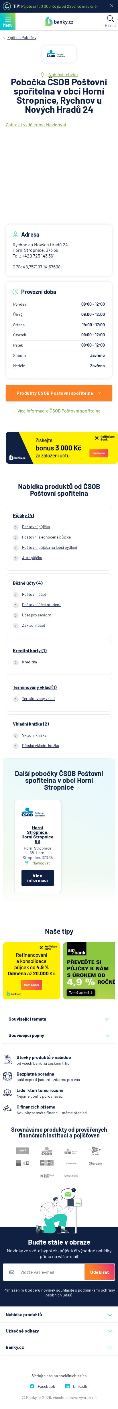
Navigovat (56, 124)
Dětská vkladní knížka (40, 745)
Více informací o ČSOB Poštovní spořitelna (59, 410)
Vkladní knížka (34, 735)
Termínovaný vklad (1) (35, 687)
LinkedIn (80, 1386)
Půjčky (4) (23, 515)
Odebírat (99, 1272)
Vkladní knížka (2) (31, 724)
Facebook (46, 1386)
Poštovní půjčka (36, 526)
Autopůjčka (32, 557)
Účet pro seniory (36, 614)
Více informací (37, 878)
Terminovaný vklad (38, 698)
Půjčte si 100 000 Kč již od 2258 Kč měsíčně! (59, 6)
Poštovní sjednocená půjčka (46, 536)
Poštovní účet (34, 594)
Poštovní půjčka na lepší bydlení (49, 547)
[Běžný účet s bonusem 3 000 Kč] (62, 448)
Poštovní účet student (41, 604)
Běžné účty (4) (28, 583)
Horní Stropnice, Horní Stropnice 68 (37, 834)
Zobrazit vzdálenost (25, 124)
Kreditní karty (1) (30, 650)
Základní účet (33, 625)
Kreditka (29, 661)
